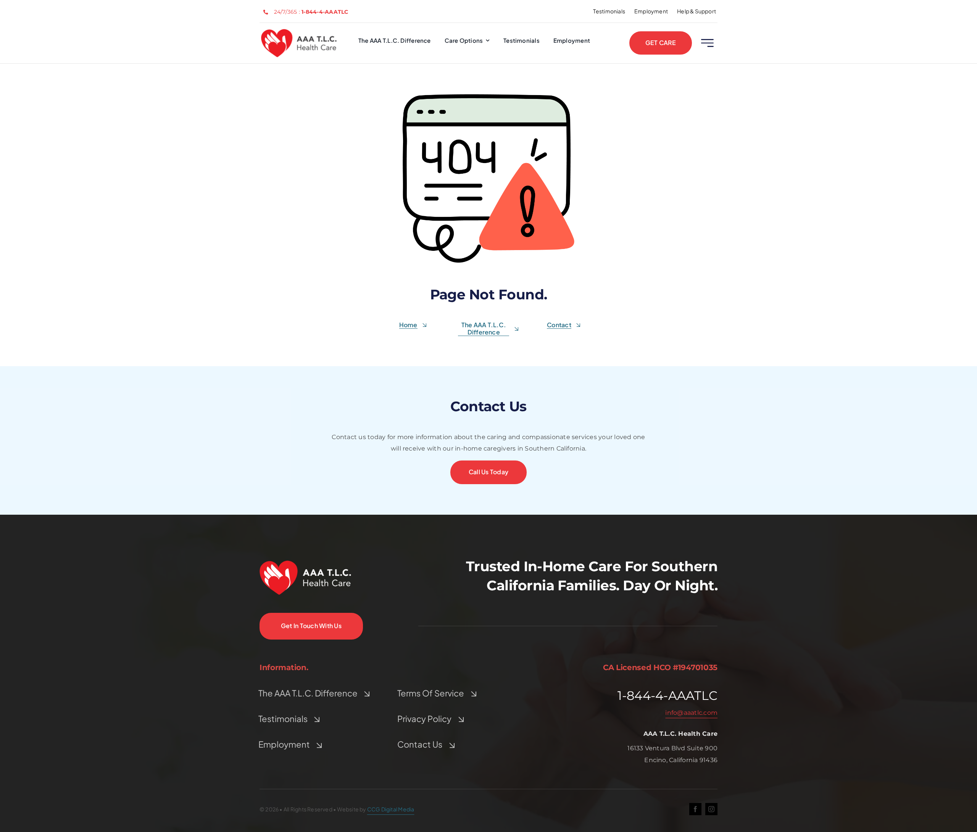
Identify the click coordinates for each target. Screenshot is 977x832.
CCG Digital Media (390, 809)
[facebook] (695, 809)
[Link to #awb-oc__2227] (707, 43)
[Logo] (299, 32)
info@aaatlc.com (691, 712)
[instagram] (711, 809)
